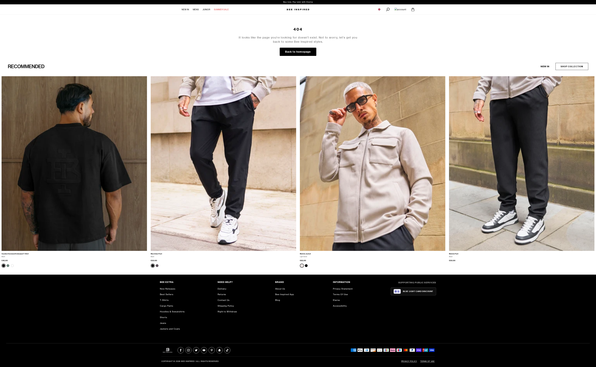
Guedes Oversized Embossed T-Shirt (15, 254)
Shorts (163, 317)
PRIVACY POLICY (409, 361)
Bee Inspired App (284, 294)
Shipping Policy (226, 306)
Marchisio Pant (156, 254)
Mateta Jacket (305, 254)
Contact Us (224, 300)
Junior (206, 9)
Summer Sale (221, 9)
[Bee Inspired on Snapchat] (219, 350)
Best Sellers (166, 294)
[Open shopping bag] (412, 9)
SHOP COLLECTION (572, 66)
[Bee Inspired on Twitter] (196, 350)
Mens (196, 9)
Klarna (336, 300)
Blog (277, 300)
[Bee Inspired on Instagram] (188, 350)
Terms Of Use (340, 294)
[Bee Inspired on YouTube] (204, 350)
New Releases (167, 289)
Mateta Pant (453, 254)
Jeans (163, 323)
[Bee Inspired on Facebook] (181, 350)
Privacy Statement (343, 289)
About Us (280, 289)
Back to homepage (298, 51)
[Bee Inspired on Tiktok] (227, 350)
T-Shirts (164, 300)
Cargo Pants (166, 306)
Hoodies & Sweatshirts (172, 311)
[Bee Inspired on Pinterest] (212, 350)
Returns (222, 294)
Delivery (222, 289)
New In (185, 9)
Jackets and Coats (170, 329)
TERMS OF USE (427, 361)
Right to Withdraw (227, 311)
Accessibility (340, 306)
